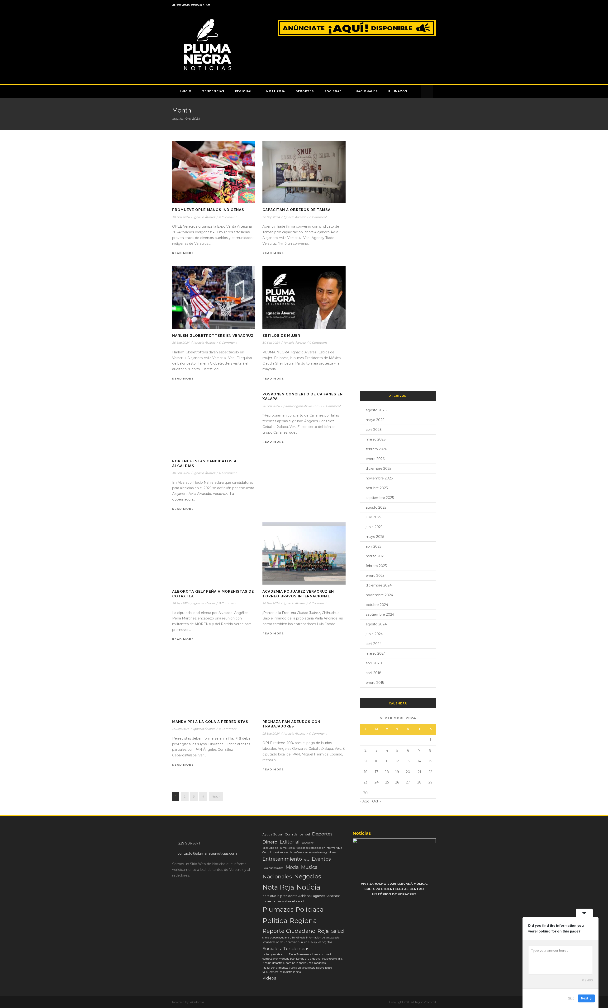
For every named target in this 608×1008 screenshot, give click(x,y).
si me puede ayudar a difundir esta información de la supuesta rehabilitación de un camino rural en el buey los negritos (301, 939)
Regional (243, 91)
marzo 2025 (375, 556)
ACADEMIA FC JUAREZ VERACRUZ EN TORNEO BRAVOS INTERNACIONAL (298, 593)
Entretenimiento (282, 859)
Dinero (269, 842)
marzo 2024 (376, 653)
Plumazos (397, 91)
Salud (337, 931)
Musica (309, 867)
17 (376, 772)
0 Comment (228, 217)
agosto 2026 (376, 410)
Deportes (305, 91)
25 (387, 782)
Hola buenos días (272, 868)
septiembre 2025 (380, 498)
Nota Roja (275, 91)
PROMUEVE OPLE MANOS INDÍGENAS (208, 210)
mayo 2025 (375, 536)
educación (308, 842)
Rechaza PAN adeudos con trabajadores (291, 724)
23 (365, 782)
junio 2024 (374, 634)
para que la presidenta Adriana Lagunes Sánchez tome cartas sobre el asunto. (301, 898)
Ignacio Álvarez (204, 217)
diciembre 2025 (378, 468)
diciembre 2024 (379, 585)
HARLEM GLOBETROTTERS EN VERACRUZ (213, 335)
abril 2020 (374, 663)
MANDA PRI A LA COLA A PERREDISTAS (210, 722)
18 (387, 772)
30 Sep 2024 (181, 217)
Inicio (185, 91)
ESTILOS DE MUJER (281, 335)
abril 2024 (374, 644)
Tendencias (213, 91)
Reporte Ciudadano (288, 931)
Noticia (308, 887)
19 (397, 772)
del (307, 834)
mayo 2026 (375, 420)
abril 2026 (373, 429)
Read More (183, 253)
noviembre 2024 (379, 595)
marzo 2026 (375, 439)
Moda (292, 867)
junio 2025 (374, 527)
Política (275, 921)
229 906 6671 (189, 843)
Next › (216, 796)
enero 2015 (375, 682)
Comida (291, 834)
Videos (269, 978)
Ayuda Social (272, 834)
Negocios (307, 876)
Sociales (271, 948)
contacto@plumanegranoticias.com (207, 853)
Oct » (376, 801)
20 (408, 772)
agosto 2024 (376, 624)
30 (365, 793)
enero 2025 (375, 575)
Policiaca (309, 909)
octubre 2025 (377, 488)
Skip (571, 998)
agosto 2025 (376, 507)
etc (306, 859)
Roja (323, 931)
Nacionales (367, 91)
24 (377, 782)
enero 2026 (375, 459)
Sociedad (333, 91)
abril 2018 (373, 673)
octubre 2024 (377, 605)
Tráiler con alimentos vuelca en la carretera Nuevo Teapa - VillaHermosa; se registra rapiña (298, 970)
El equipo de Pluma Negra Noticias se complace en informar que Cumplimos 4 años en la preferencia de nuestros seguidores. (302, 850)
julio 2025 (373, 517)
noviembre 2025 (379, 478)
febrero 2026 (376, 449)
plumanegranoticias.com (301, 406)
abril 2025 (373, 546)
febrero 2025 (376, 566)
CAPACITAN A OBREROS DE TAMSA (296, 210)
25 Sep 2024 (180, 729)
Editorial (289, 842)
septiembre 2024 (380, 614)
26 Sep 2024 (271, 406)
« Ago (364, 801)
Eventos (321, 859)
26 (397, 782)
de (301, 834)
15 (430, 761)
